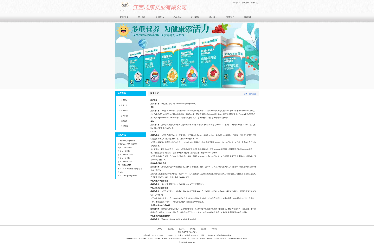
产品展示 (177, 17)
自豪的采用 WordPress (187, 242)
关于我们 (142, 17)
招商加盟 (124, 116)
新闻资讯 (160, 17)
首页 (245, 94)
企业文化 (124, 105)
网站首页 (124, 17)
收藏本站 (245, 3)
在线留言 (230, 17)
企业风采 (195, 17)
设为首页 (236, 3)
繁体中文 (254, 3)
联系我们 (248, 17)
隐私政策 (252, 94)
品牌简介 (124, 100)
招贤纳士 (213, 17)
